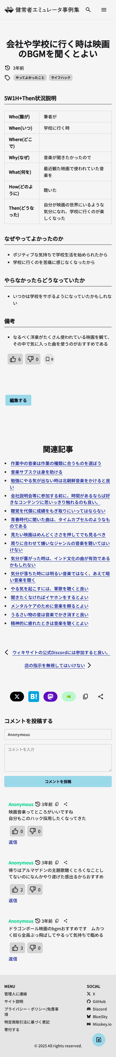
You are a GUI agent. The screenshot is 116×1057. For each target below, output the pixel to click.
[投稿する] (98, 1039)
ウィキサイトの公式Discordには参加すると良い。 (61, 652)
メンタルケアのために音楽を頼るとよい (49, 606)
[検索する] (88, 9)
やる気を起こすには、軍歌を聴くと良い (49, 588)
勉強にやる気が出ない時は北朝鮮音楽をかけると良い (60, 483)
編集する (18, 400)
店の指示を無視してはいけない (55, 665)
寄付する (11, 1029)
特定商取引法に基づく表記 (27, 1022)
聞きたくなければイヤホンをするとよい (49, 597)
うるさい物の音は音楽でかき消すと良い (49, 614)
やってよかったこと (30, 77)
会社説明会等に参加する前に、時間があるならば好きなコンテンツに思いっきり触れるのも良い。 (60, 498)
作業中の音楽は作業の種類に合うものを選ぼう (56, 463)
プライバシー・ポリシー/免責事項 (31, 1011)
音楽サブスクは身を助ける (37, 472)
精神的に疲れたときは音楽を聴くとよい (49, 623)
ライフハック (60, 77)
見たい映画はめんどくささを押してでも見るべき (58, 534)
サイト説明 (13, 1001)
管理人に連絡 (15, 993)
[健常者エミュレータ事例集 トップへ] (41, 9)
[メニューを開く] (104, 9)
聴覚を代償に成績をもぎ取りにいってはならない (58, 510)
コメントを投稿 (58, 781)
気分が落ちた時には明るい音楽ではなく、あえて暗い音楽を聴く (60, 576)
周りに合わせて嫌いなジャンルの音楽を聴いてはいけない (60, 546)
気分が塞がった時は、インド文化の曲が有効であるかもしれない (60, 561)
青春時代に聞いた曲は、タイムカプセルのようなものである (60, 522)
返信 (13, 842)
